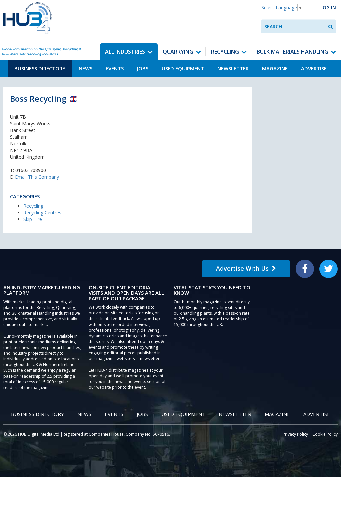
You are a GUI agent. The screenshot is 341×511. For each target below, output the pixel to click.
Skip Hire (32, 219)
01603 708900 (30, 170)
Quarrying (178, 51)
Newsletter (233, 68)
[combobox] (305, 26)
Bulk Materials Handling (292, 51)
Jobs (142, 68)
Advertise (314, 68)
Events (115, 68)
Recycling (225, 51)
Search (273, 26)
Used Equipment (183, 68)
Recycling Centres (42, 212)
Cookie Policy (325, 434)
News (85, 68)
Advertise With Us (242, 268)
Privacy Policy (295, 434)
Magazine (275, 68)
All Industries (125, 51)
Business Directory (39, 68)
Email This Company (37, 177)
